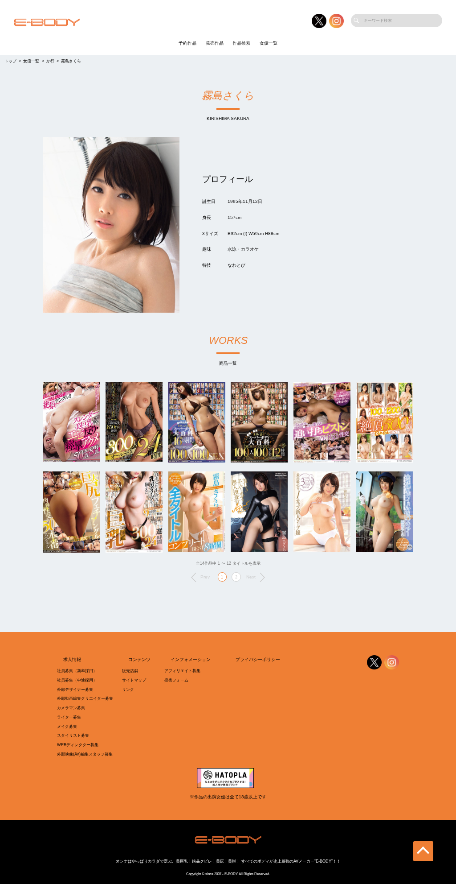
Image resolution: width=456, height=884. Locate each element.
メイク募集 (67, 726)
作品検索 (241, 43)
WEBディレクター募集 (77, 745)
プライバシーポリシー (258, 659)
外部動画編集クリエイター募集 (85, 698)
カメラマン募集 (71, 708)
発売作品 (215, 43)
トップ (10, 61)
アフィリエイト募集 (182, 671)
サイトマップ (134, 680)
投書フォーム (176, 680)
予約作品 (187, 43)
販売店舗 (130, 671)
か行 (50, 61)
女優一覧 (268, 43)
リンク (128, 689)
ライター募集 (69, 717)
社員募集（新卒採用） (77, 671)
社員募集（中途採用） (77, 680)
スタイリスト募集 (73, 735)
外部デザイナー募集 (75, 689)
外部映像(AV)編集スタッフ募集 (85, 754)
